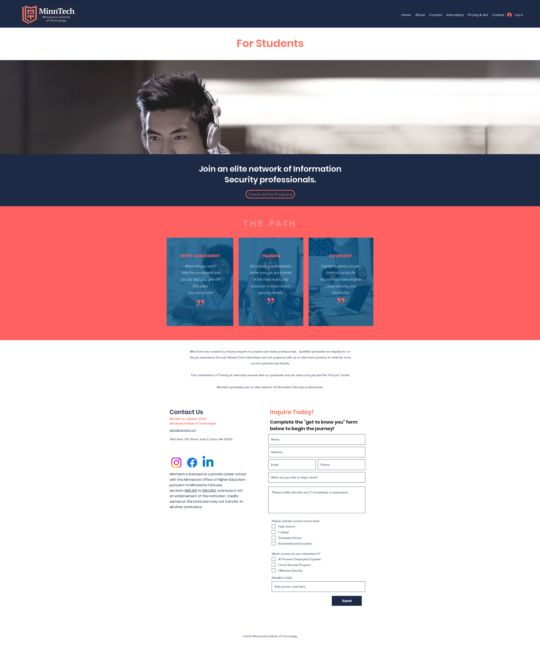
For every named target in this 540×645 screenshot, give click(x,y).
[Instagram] (176, 462)
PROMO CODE (282, 577)
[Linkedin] (208, 462)
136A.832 (209, 490)
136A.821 (190, 490)
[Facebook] (192, 462)
